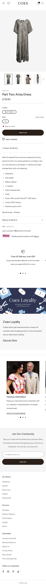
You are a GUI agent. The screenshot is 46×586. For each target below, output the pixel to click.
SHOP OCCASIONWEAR (16, 413)
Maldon (5, 494)
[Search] (42, 3)
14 (5, 121)
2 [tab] (23, 273)
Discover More (10, 340)
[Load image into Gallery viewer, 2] (18, 79)
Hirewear (5, 510)
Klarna (36, 236)
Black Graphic (9, 112)
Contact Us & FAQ (9, 538)
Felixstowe (6, 482)
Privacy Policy (7, 551)
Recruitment (7, 555)
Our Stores (6, 477)
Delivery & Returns (9, 542)
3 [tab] (25, 273)
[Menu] (3, 3)
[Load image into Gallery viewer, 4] (37, 79)
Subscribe (23, 462)
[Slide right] (43, 79)
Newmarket (6, 498)
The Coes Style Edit (9, 559)
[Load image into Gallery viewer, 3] (28, 79)
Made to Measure (8, 514)
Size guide (39, 117)
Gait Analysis (7, 518)
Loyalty (5, 522)
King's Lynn (6, 490)
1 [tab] (20, 273)
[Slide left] (2, 79)
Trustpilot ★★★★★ (10, 148)
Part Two (5, 91)
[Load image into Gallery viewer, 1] (8, 79)
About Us (5, 546)
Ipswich (5, 486)
